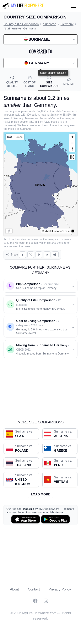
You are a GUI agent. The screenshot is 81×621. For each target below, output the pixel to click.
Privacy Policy (60, 589)
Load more (40, 494)
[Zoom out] (72, 143)
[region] (40, 184)
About (14, 589)
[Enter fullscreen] (72, 157)
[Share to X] (30, 254)
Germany (48, 239)
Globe (19, 136)
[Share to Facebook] (22, 254)
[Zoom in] (72, 137)
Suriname (65, 239)
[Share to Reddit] (55, 254)
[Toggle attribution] (72, 231)
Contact (34, 589)
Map (9, 137)
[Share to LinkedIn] (47, 254)
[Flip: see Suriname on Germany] (9, 231)
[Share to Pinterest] (39, 254)
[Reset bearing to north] (72, 149)
